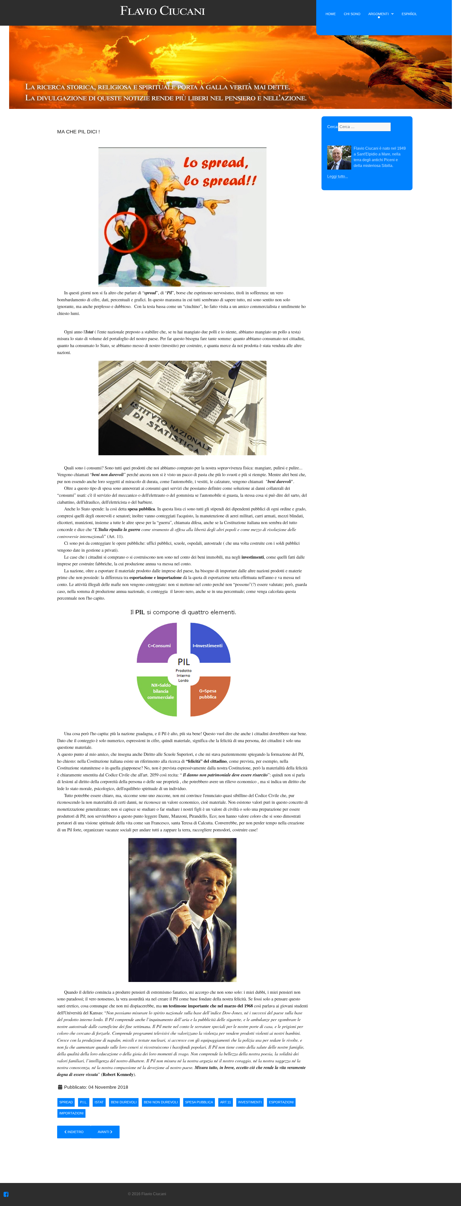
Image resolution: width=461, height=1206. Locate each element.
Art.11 (225, 1102)
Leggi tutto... (337, 176)
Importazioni (71, 1113)
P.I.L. (83, 1102)
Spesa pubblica (199, 1102)
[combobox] (364, 127)
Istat (99, 1102)
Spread (66, 1102)
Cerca (332, 127)
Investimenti (250, 1102)
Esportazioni (281, 1102)
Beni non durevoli (161, 1102)
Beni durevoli (124, 1102)
